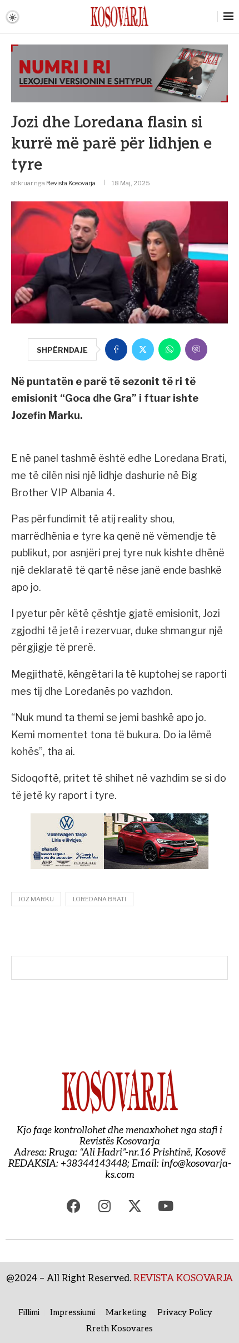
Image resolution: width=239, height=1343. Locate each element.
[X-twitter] (135, 1205)
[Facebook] (74, 1205)
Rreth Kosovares (119, 1329)
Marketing (126, 1312)
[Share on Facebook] (116, 349)
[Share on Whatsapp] (169, 349)
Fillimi (28, 1312)
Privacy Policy (184, 1312)
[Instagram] (104, 1205)
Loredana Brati (99, 899)
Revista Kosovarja (71, 183)
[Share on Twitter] (143, 349)
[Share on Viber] (196, 349)
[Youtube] (166, 1205)
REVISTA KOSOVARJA (183, 1278)
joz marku (36, 899)
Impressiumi (72, 1312)
